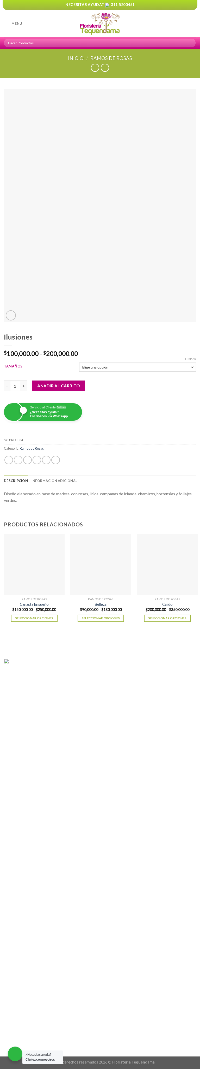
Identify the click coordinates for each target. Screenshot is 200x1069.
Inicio (76, 58)
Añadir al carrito (58, 385)
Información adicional (54, 481)
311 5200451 (123, 4)
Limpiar (190, 358)
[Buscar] (190, 43)
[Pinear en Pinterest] (46, 460)
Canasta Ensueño (34, 604)
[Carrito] (193, 23)
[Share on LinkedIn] (55, 460)
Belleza (101, 604)
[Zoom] (11, 315)
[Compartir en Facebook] (18, 460)
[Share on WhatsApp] (8, 460)
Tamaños (13, 366)
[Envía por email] (37, 460)
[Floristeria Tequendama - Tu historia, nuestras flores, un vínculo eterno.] (100, 24)
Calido (167, 604)
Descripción (16, 481)
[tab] (16, 481)
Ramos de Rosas (111, 58)
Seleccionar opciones (34, 618)
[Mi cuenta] (184, 23)
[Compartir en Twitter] (27, 460)
